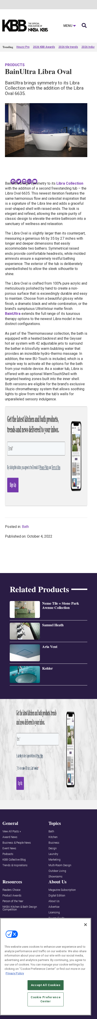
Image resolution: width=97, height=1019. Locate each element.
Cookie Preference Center (45, 999)
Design (52, 848)
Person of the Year (12, 901)
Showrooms (55, 876)
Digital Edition (56, 895)
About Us (54, 901)
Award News (9, 837)
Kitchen (53, 837)
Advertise (53, 906)
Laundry (53, 854)
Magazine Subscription (62, 890)
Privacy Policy (15, 973)
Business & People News (16, 842)
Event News (9, 848)
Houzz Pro (23, 47)
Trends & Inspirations (15, 865)
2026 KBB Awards (44, 47)
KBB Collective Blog (14, 859)
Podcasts (7, 854)
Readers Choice (11, 890)
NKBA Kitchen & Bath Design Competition (19, 908)
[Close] (85, 925)
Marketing (54, 859)
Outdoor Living (57, 871)
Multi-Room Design (59, 865)
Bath (25, 527)
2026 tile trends (68, 47)
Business (53, 842)
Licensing (54, 912)
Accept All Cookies (45, 985)
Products (15, 65)
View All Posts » (11, 831)
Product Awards (11, 895)
